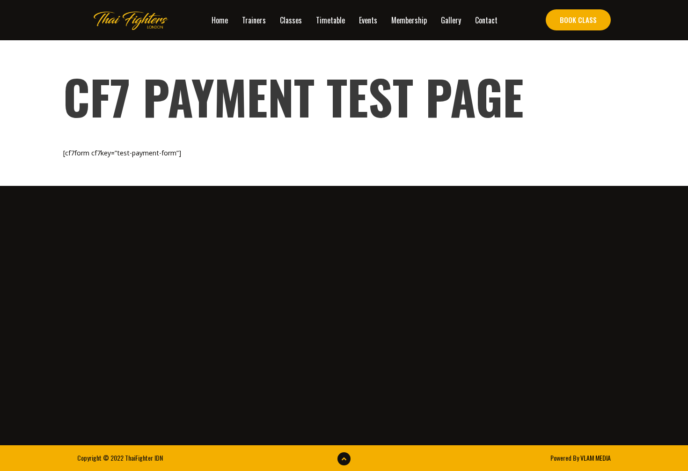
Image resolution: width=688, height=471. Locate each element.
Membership (409, 20)
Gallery (451, 20)
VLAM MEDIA (595, 458)
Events (368, 20)
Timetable (330, 20)
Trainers (254, 20)
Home (220, 20)
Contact (486, 20)
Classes (291, 20)
